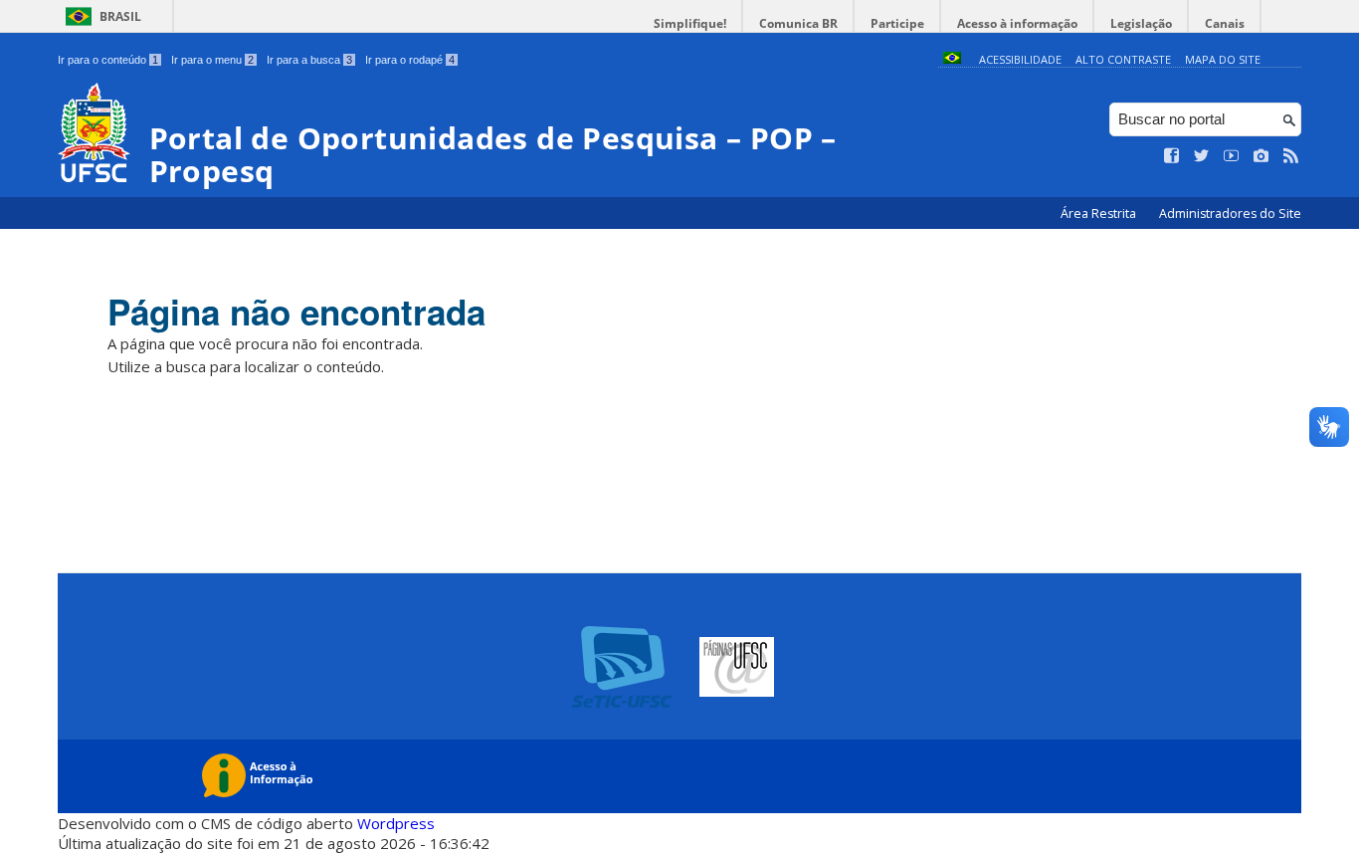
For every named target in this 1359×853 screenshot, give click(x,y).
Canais (1225, 23)
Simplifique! (690, 23)
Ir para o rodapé (410, 60)
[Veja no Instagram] (1261, 156)
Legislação (1141, 23)
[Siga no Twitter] (1202, 156)
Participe (897, 23)
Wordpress (396, 823)
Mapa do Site (1223, 59)
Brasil (120, 16)
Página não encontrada (296, 311)
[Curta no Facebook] (1172, 156)
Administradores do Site (1230, 213)
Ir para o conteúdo (108, 60)
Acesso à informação (1017, 23)
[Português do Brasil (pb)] (952, 59)
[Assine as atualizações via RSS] (1291, 156)
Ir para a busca (309, 60)
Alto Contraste (1123, 59)
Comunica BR (798, 23)
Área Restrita (1100, 213)
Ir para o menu (212, 60)
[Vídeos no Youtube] (1232, 156)
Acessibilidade (1020, 59)
